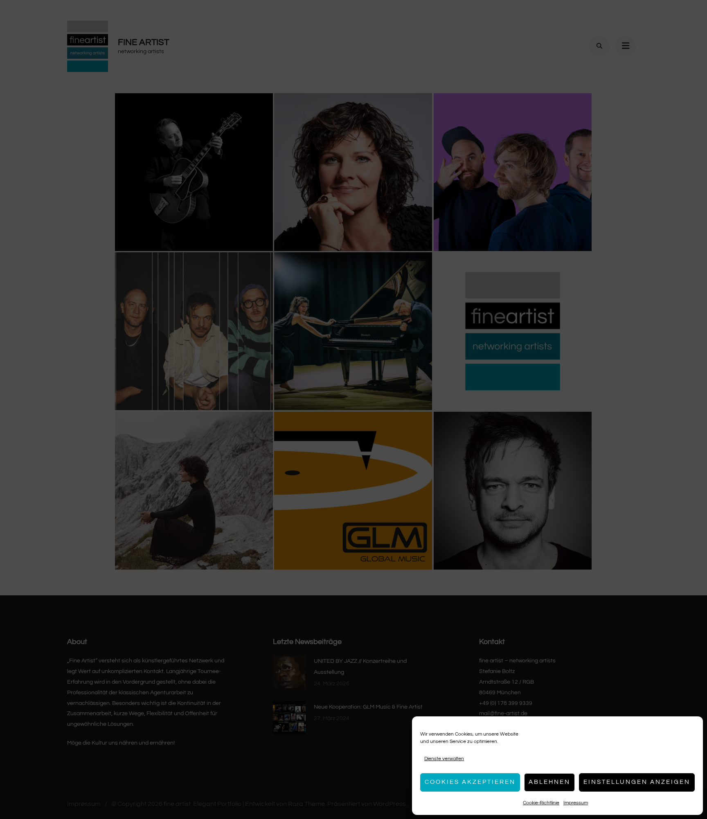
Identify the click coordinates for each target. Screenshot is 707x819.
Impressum (575, 803)
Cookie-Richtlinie (541, 803)
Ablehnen (549, 782)
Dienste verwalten (444, 758)
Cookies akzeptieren (470, 782)
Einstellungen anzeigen (636, 782)
